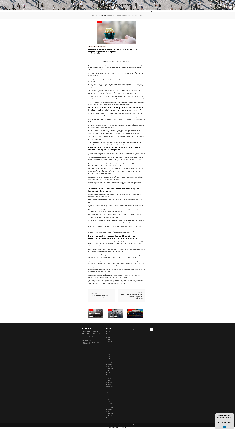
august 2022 (109, 415)
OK (225, 426)
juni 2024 (108, 374)
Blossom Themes (122, 424)
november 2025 (109, 345)
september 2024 (109, 368)
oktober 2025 (109, 347)
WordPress (133, 424)
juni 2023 (108, 395)
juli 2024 (108, 372)
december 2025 (109, 343)
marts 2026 (108, 339)
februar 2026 (109, 341)
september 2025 (109, 349)
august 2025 (109, 350)
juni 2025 (108, 354)
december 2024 (109, 362)
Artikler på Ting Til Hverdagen (97, 11)
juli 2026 (108, 331)
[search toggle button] (151, 11)
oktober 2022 (109, 411)
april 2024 (108, 378)
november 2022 (109, 409)
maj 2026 (108, 335)
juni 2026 (108, 333)
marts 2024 (108, 380)
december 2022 (109, 407)
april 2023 (108, 399)
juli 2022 (108, 417)
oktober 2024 (109, 366)
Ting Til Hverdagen (117, 4)
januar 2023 (108, 405)
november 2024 (109, 364)
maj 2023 (108, 397)
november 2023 (109, 388)
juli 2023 (108, 394)
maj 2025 (108, 356)
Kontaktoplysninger (112, 11)
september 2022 (109, 413)
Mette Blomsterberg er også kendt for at (96, 130)
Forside (85, 11)
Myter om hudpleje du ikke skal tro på (90, 331)
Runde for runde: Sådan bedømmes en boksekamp (93, 336)
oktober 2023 (109, 390)
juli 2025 (108, 352)
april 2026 (108, 337)
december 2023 (109, 386)
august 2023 (109, 392)
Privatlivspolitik (138, 424)
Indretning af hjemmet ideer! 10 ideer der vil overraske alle (95, 315)
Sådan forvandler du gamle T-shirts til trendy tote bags (134, 315)
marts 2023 (108, 401)
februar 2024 (109, 382)
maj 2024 (108, 376)
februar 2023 (109, 403)
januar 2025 (108, 360)
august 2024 (109, 370)
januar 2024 (108, 384)
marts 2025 (108, 358)
